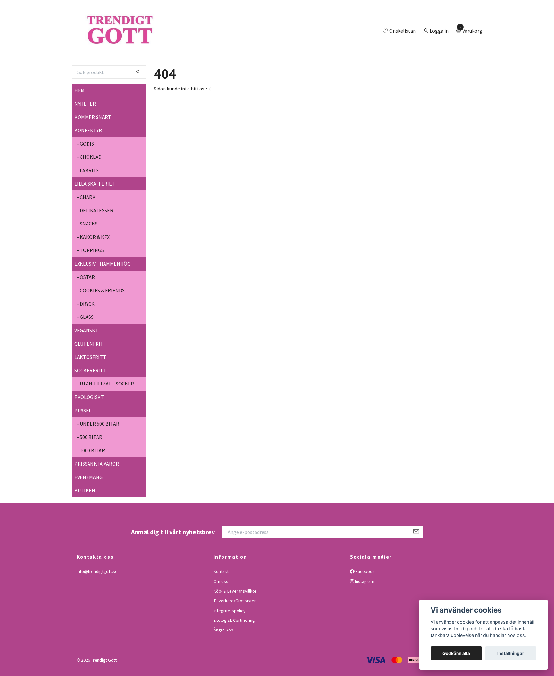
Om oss (221, 608)
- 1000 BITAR (91, 477)
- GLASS (85, 343)
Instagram (364, 608)
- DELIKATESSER (95, 236)
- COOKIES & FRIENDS (101, 317)
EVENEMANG (88, 503)
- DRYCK (86, 330)
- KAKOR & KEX (93, 263)
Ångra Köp (223, 656)
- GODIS (85, 170)
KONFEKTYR (88, 156)
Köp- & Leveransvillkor (235, 617)
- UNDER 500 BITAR (98, 450)
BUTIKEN (84, 516)
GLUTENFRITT (90, 370)
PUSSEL (82, 437)
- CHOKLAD (89, 183)
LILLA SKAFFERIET (94, 210)
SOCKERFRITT (90, 396)
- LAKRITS (88, 196)
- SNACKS (87, 250)
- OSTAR (86, 303)
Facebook (365, 598)
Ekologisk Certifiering (234, 646)
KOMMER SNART (92, 143)
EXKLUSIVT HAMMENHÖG (102, 290)
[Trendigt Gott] (147, 44)
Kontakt (221, 598)
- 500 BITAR (89, 463)
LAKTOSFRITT (90, 383)
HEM (79, 117)
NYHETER (85, 130)
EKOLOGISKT (89, 423)
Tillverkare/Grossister (235, 627)
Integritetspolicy (230, 637)
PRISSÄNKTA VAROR (96, 490)
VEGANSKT (86, 356)
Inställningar (510, 653)
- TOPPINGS (90, 277)
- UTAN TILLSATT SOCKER (105, 410)
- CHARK (86, 223)
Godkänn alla (456, 653)
